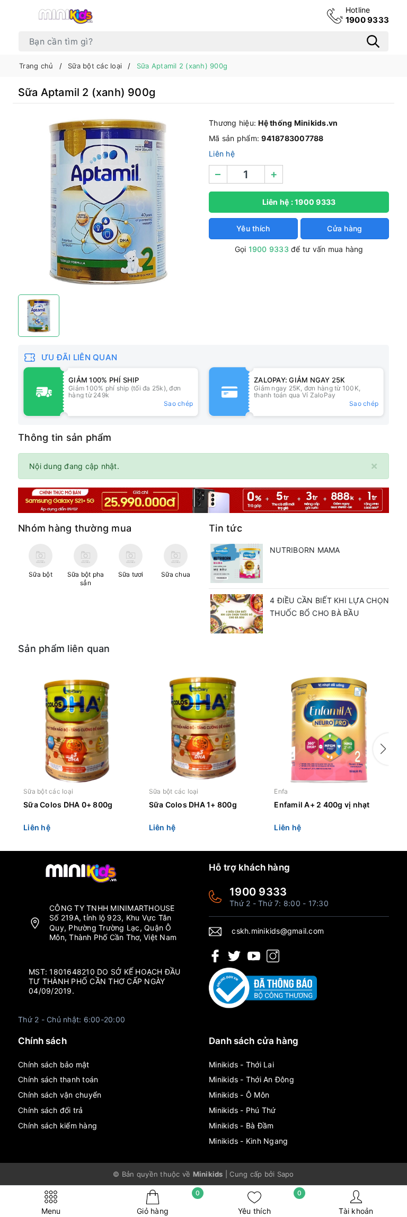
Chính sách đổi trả (50, 1110)
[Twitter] (234, 955)
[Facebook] (215, 955)
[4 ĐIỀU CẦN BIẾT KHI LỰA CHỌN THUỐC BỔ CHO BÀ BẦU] (236, 613)
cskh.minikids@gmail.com (278, 930)
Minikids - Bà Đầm (241, 1125)
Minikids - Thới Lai (241, 1064)
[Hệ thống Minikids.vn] (65, 15)
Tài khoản (356, 1210)
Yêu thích (270, 1202)
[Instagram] (273, 955)
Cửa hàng (344, 228)
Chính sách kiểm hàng (57, 1125)
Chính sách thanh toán (58, 1079)
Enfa (281, 791)
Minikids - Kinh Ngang (248, 1140)
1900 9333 (367, 15)
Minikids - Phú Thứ (242, 1110)
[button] (381, 749)
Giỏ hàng (168, 1202)
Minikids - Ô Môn (239, 1094)
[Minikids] (203, 499)
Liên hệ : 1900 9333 (299, 201)
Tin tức (225, 528)
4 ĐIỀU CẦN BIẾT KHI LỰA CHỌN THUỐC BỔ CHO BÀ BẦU (329, 607)
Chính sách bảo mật (54, 1064)
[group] (108, 201)
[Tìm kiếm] (373, 41)
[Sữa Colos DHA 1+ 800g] (204, 728)
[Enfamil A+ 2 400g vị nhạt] (329, 728)
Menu (51, 1210)
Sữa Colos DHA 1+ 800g (193, 804)
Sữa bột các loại (48, 791)
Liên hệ (222, 153)
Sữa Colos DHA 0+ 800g (67, 804)
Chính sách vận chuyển (59, 1094)
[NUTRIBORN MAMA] (236, 563)
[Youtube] (253, 955)
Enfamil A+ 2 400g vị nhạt (321, 804)
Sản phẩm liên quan (64, 648)
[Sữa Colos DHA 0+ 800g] (78, 728)
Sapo (285, 1174)
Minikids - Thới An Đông (251, 1079)
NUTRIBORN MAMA (305, 549)
